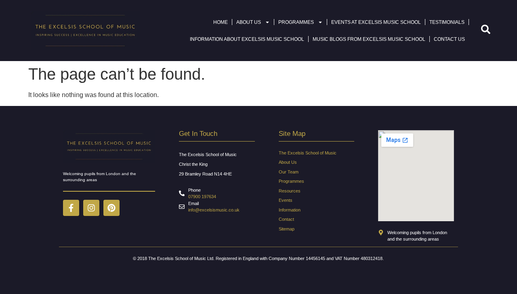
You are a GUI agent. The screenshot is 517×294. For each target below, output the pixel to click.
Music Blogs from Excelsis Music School (369, 39)
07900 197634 (202, 196)
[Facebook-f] (71, 208)
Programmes (296, 22)
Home (220, 22)
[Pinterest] (111, 208)
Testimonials (446, 22)
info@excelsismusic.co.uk (214, 209)
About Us (248, 22)
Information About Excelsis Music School (247, 39)
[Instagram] (91, 208)
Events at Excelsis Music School (376, 22)
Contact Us (449, 39)
